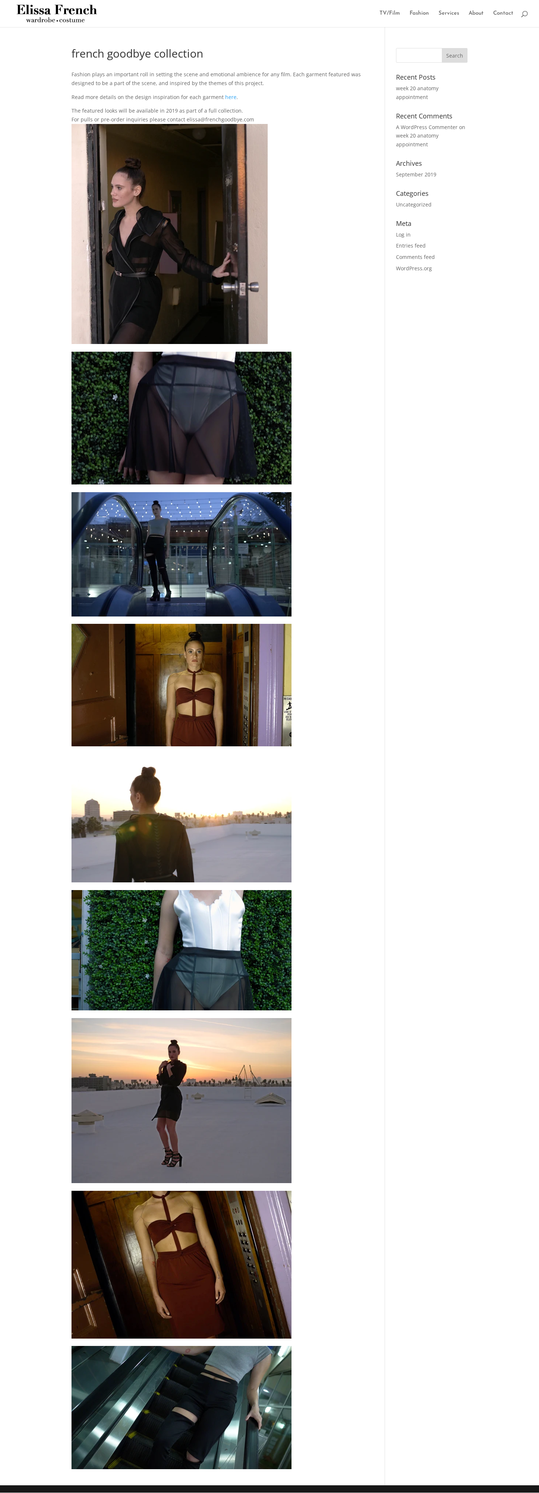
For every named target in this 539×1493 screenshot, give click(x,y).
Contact (503, 13)
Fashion (419, 13)
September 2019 (416, 174)
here (230, 97)
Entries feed (411, 245)
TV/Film (390, 13)
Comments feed (415, 256)
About (476, 13)
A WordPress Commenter (427, 127)
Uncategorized (414, 204)
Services (449, 13)
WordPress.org (414, 268)
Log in (403, 234)
